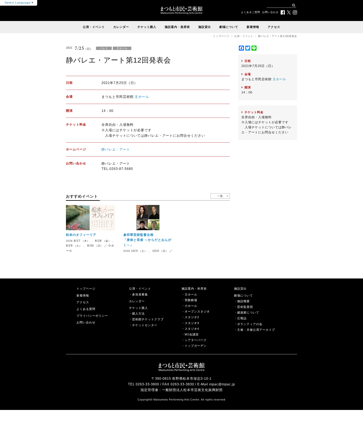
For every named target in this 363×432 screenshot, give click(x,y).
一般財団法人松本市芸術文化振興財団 (192, 390)
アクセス (274, 27)
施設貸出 (204, 27)
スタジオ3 (192, 323)
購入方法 (138, 313)
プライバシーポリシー (92, 315)
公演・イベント (94, 27)
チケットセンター (144, 325)
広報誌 (242, 318)
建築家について (248, 312)
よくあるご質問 (250, 12)
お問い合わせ (270, 12)
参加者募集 (140, 294)
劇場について (228, 27)
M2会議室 (192, 334)
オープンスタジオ (197, 311)
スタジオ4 (192, 328)
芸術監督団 (245, 307)
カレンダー (121, 27)
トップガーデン (196, 345)
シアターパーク (196, 340)
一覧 (220, 196)
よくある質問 (85, 309)
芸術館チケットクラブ (148, 319)
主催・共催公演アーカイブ (256, 329)
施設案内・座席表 (177, 27)
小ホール (191, 305)
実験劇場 (191, 300)
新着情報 (253, 27)
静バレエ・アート (115, 149)
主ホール (142, 96)
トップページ (221, 36)
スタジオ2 (192, 317)
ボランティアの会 (249, 324)
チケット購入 (146, 27)
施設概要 (243, 301)
